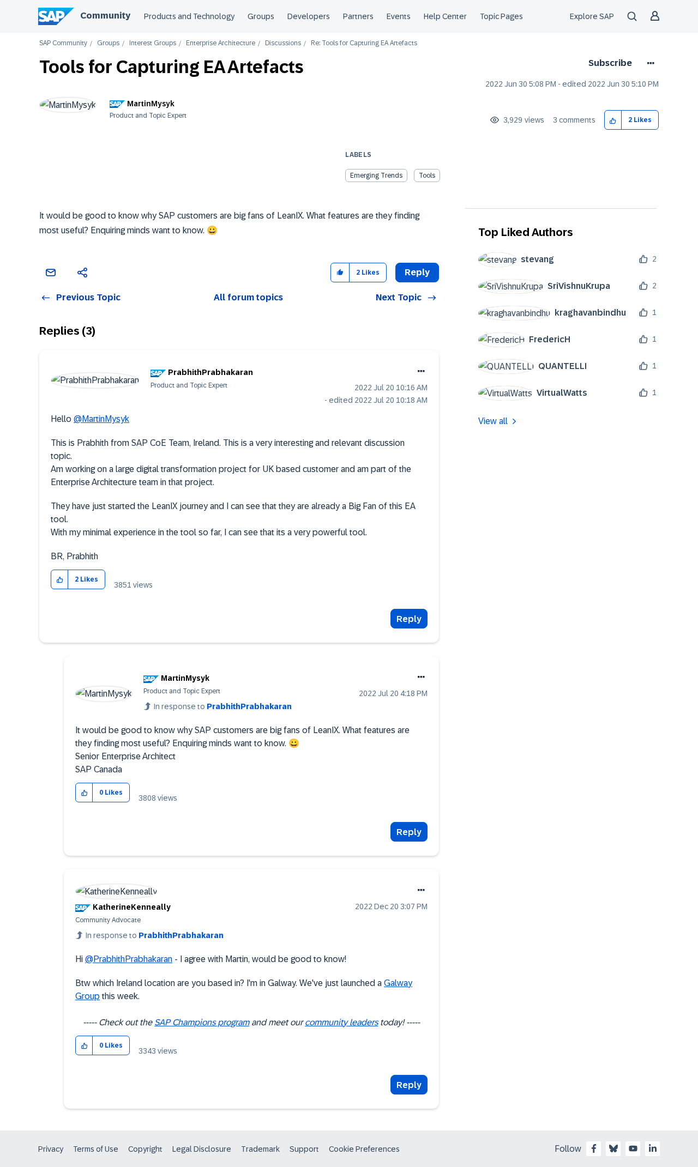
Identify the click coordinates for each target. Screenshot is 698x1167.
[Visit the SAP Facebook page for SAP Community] (593, 1148)
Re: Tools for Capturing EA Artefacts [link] (364, 43)
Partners (358, 16)
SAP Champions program (201, 1022)
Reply (409, 619)
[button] (613, 120)
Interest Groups (152, 43)
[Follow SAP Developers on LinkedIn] (652, 1148)
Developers (308, 16)
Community (105, 15)
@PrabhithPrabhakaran (128, 959)
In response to (223, 706)
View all (493, 421)
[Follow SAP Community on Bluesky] (613, 1148)
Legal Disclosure (201, 1149)
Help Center (445, 16)
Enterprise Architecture (220, 43)
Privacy (50, 1149)
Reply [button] (417, 272)
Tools (427, 175)
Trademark (260, 1149)
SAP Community (63, 43)
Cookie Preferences (364, 1149)
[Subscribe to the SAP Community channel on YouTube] (633, 1148)
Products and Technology (189, 16)
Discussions (283, 43)
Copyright (145, 1149)
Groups (261, 16)
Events (399, 16)
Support (304, 1149)
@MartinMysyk (101, 419)
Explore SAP (592, 16)
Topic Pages (501, 16)
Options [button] (648, 63)
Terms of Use (95, 1149)
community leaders (341, 1022)
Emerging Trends (376, 175)
